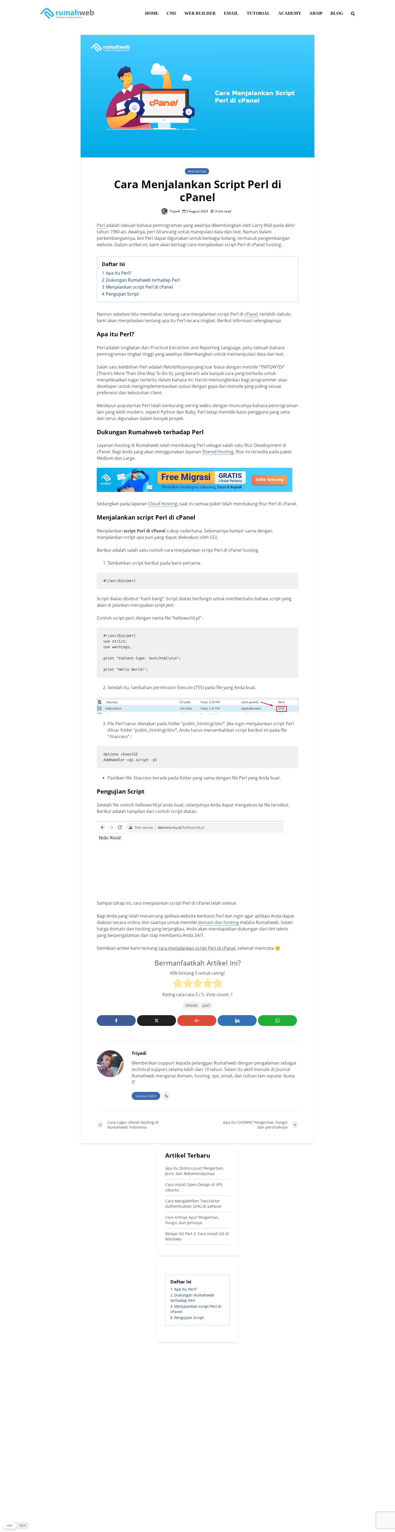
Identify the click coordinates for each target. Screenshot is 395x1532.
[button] (16, 1525)
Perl (101, 225)
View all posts (146, 1096)
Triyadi (174, 211)
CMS (171, 13)
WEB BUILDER (200, 13)
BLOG (337, 13)
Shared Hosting (218, 452)
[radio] (178, 984)
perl (206, 1005)
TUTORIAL (258, 13)
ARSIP (315, 13)
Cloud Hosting (162, 504)
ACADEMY (289, 13)
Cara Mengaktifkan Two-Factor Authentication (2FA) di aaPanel (193, 1203)
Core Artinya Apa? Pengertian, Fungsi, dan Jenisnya (192, 1220)
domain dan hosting (218, 922)
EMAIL (231, 13)
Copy (290, 578)
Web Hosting (197, 171)
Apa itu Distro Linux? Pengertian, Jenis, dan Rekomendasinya (194, 1171)
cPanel (251, 314)
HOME (152, 13)
